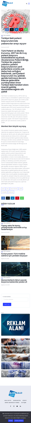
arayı (8, 188)
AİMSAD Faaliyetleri (15, 342)
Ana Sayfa (7, 400)
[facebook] (7, 29)
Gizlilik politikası (19, 420)
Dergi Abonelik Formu (12, 402)
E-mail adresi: (7, 296)
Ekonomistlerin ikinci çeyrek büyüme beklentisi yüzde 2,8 (14, 281)
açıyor (3, 188)
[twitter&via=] (12, 29)
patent (20, 188)
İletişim (23, 402)
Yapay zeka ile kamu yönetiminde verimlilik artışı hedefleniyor (14, 227)
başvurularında (14, 188)
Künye (25, 400)
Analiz (15, 358)
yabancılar (11, 192)
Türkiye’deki (4, 192)
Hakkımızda (17, 400)
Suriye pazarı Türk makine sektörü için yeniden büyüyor (14, 255)
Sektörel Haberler (5, 35)
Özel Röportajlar (15, 374)
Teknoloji (15, 366)
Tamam (10, 420)
